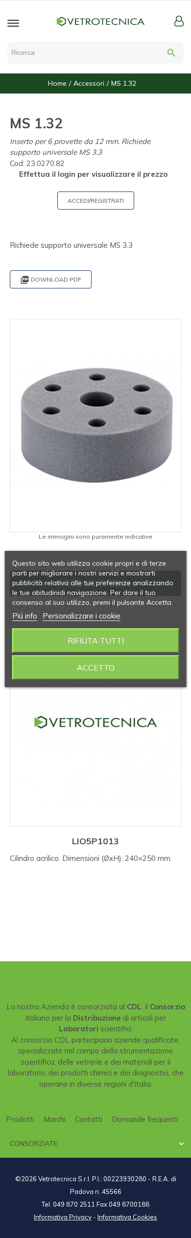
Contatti (88, 1119)
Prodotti (20, 1119)
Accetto (96, 667)
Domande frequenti (145, 1119)
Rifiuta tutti (96, 640)
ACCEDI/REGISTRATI (96, 200)
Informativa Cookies (127, 1217)
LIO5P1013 (95, 841)
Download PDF (50, 280)
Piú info (24, 615)
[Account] (179, 21)
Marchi (55, 1119)
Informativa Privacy (63, 1217)
